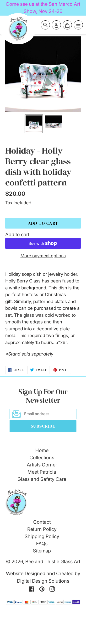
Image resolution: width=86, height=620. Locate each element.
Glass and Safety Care (41, 479)
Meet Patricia (41, 472)
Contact (42, 522)
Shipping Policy (42, 536)
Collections (41, 457)
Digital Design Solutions (43, 581)
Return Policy (42, 529)
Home (41, 450)
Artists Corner (42, 465)
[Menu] (78, 24)
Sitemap (42, 551)
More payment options (43, 255)
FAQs (42, 543)
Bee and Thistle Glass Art (52, 561)
